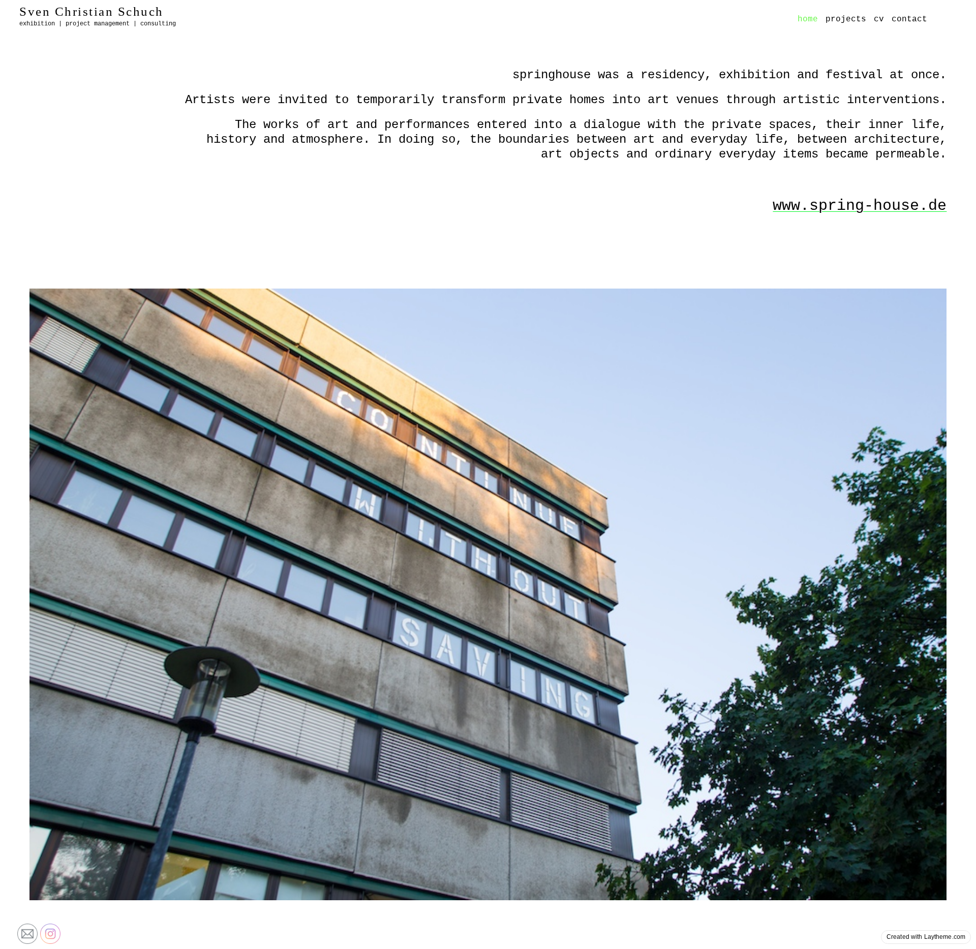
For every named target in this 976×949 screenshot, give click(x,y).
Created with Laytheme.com (926, 936)
